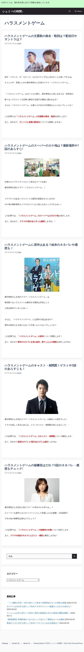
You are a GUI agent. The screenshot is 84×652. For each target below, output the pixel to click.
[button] (70, 11)
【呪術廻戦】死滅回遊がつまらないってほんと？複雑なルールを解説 (35, 619)
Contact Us (16, 643)
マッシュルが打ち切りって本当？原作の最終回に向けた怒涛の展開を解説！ (38, 613)
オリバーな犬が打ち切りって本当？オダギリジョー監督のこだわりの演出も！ (39, 606)
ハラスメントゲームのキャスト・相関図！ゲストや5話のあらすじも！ (40, 367)
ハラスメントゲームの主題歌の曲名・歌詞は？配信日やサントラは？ (41, 37)
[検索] (74, 556)
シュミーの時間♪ (12, 11)
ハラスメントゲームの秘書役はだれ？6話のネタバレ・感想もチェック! (42, 466)
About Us (26, 643)
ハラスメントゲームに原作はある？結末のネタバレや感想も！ (41, 246)
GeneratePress (77, 643)
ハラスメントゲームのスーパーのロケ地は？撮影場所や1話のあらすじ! (42, 147)
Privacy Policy (38, 643)
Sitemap (5, 643)
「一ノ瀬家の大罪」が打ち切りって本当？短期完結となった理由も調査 (36, 602)
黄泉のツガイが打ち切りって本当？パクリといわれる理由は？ (33, 623)
